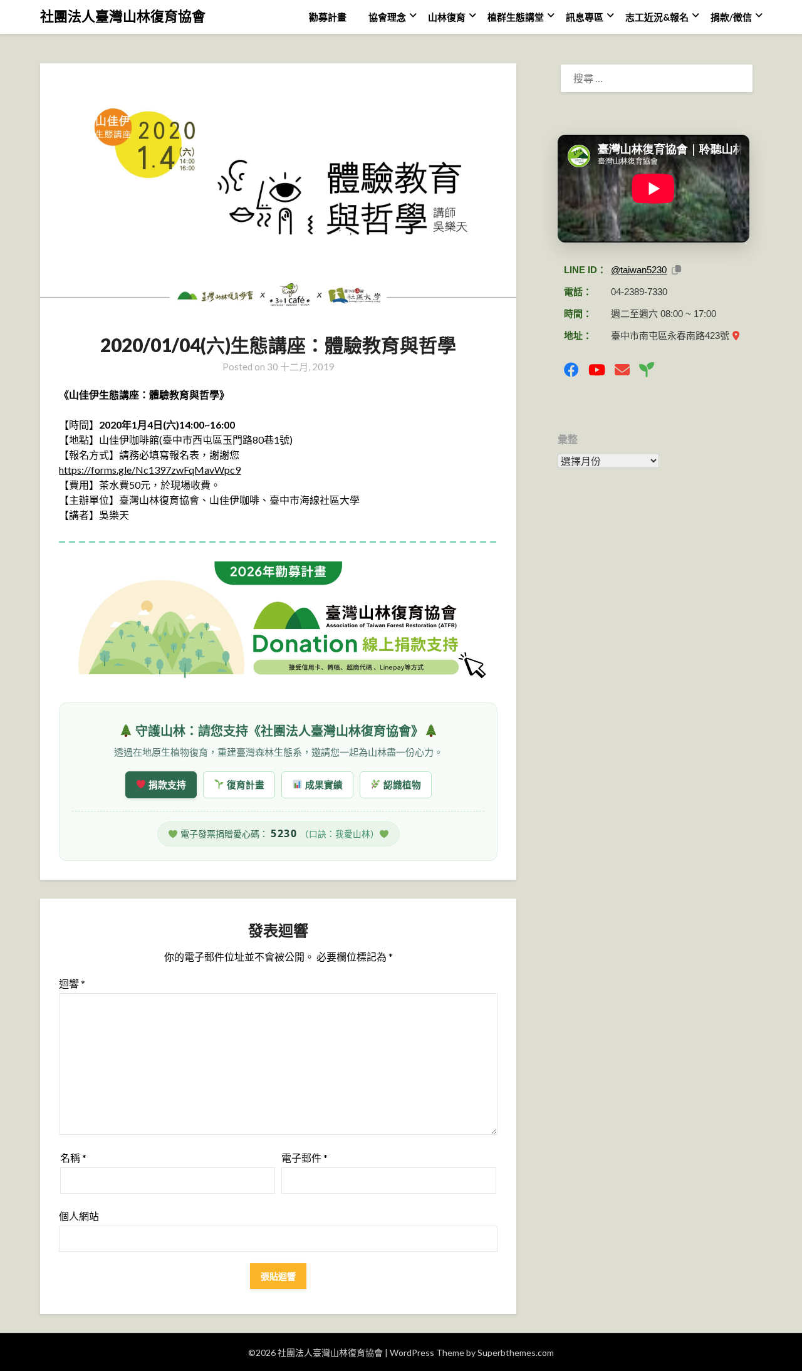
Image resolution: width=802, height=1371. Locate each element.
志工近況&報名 (657, 17)
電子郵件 (304, 1158)
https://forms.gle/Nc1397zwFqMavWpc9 (150, 470)
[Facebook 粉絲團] (571, 370)
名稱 (73, 1158)
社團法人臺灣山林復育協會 (123, 16)
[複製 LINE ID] (676, 269)
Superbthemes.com (515, 1352)
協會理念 (387, 17)
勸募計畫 (327, 17)
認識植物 (401, 784)
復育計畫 (244, 784)
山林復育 (447, 17)
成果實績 (323, 784)
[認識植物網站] (646, 370)
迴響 (72, 983)
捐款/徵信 (731, 17)
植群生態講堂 (515, 17)
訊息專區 (584, 17)
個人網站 (79, 1216)
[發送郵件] (622, 370)
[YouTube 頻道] (596, 370)
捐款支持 (166, 784)
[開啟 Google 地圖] (735, 335)
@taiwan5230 (639, 269)
